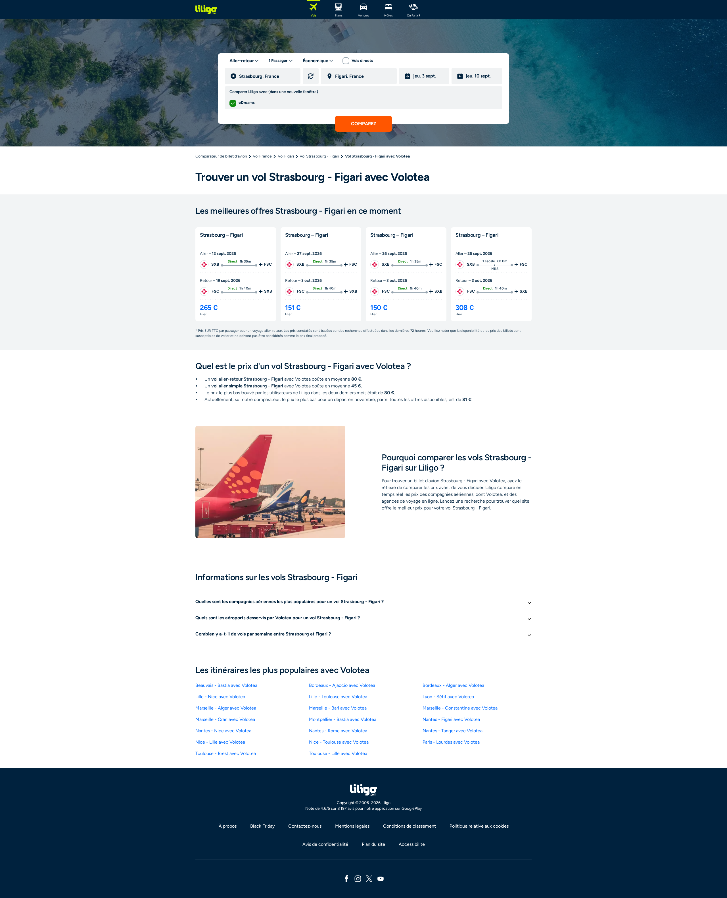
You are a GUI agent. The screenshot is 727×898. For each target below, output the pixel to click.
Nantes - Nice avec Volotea (223, 730)
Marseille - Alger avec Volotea (225, 708)
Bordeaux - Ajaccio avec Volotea (342, 685)
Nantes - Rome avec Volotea (338, 730)
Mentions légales (352, 826)
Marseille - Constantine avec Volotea (460, 708)
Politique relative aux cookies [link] (479, 826)
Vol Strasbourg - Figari (319, 156)
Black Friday (262, 826)
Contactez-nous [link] (304, 826)
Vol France (262, 156)
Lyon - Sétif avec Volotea (448, 696)
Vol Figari (286, 156)
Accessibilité (412, 844)
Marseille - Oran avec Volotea (225, 719)
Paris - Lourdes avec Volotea (451, 742)
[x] (369, 878)
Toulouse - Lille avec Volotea (338, 753)
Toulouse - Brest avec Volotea (225, 753)
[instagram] (358, 878)
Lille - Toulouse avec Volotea (338, 696)
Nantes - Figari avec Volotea (451, 719)
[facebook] (346, 878)
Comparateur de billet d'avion (221, 156)
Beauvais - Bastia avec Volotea (226, 685)
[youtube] (380, 878)
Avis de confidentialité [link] (325, 844)
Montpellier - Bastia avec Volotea (342, 719)
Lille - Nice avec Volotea (220, 696)
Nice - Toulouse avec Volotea (339, 742)
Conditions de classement (409, 826)
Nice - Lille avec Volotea (220, 742)
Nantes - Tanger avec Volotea (452, 730)
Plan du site (373, 844)
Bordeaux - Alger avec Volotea (453, 685)
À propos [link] (228, 826)
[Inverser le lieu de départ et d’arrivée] (311, 76)
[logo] (206, 9)
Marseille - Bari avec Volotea (338, 708)
